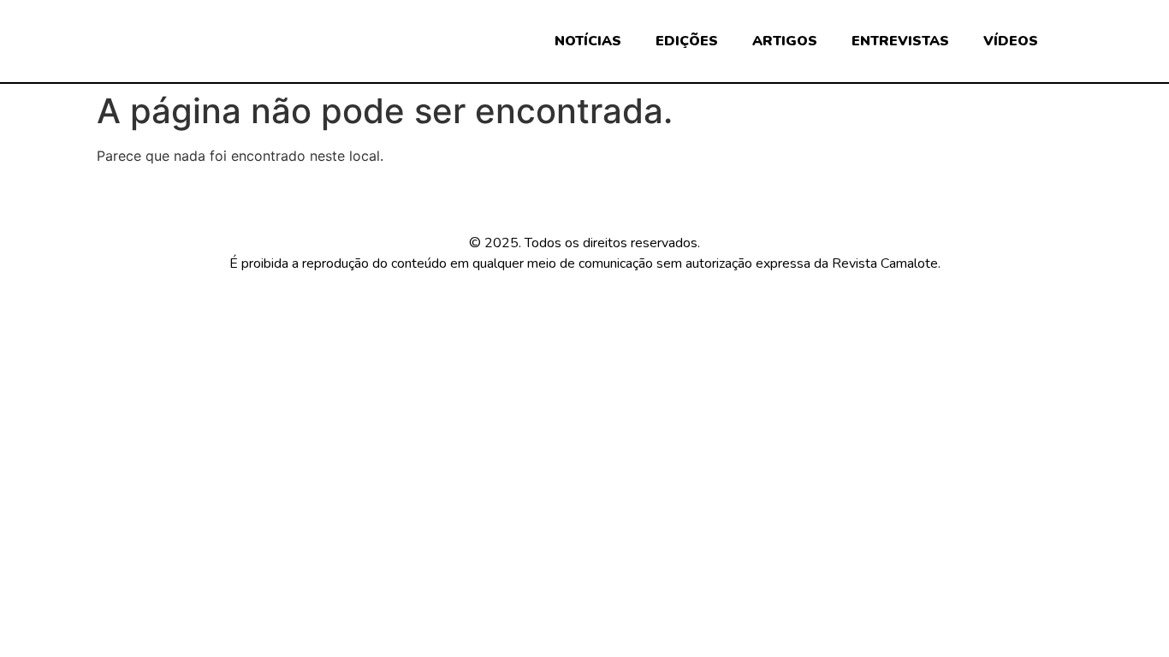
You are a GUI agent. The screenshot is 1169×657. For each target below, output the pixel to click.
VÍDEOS (1010, 41)
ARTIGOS (784, 41)
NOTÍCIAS (588, 41)
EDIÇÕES (687, 41)
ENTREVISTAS (900, 41)
